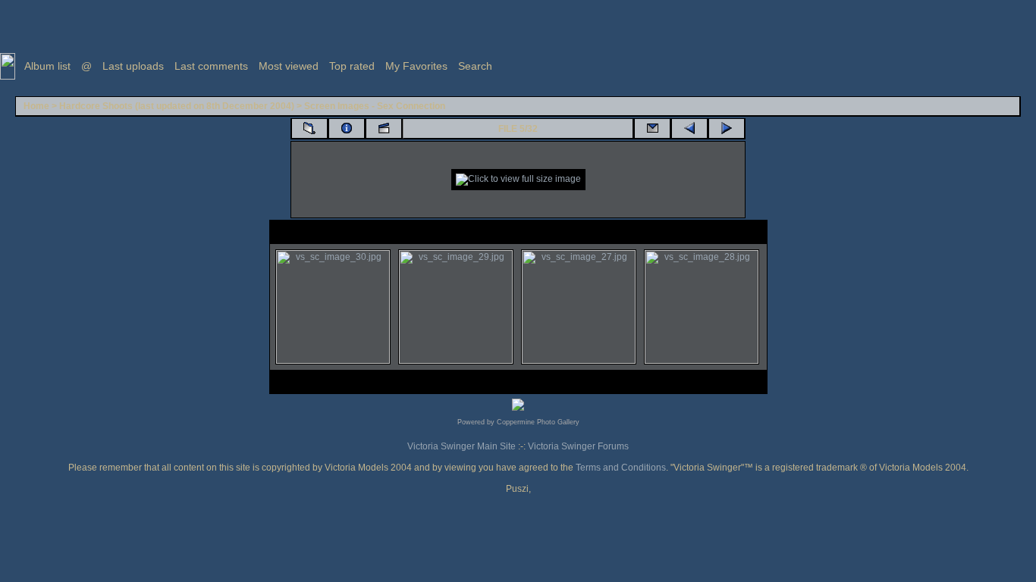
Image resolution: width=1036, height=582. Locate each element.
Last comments (211, 66)
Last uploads (133, 66)
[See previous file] (689, 129)
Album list (47, 66)
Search (475, 66)
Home (36, 106)
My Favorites (416, 66)
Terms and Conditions (621, 467)
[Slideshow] (384, 129)
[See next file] (726, 129)
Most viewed (289, 66)
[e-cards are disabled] (652, 129)
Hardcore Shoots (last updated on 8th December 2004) (176, 106)
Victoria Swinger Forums (578, 446)
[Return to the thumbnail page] (309, 129)
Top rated (352, 66)
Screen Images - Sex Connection (374, 106)
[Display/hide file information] (346, 129)
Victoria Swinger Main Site (461, 446)
